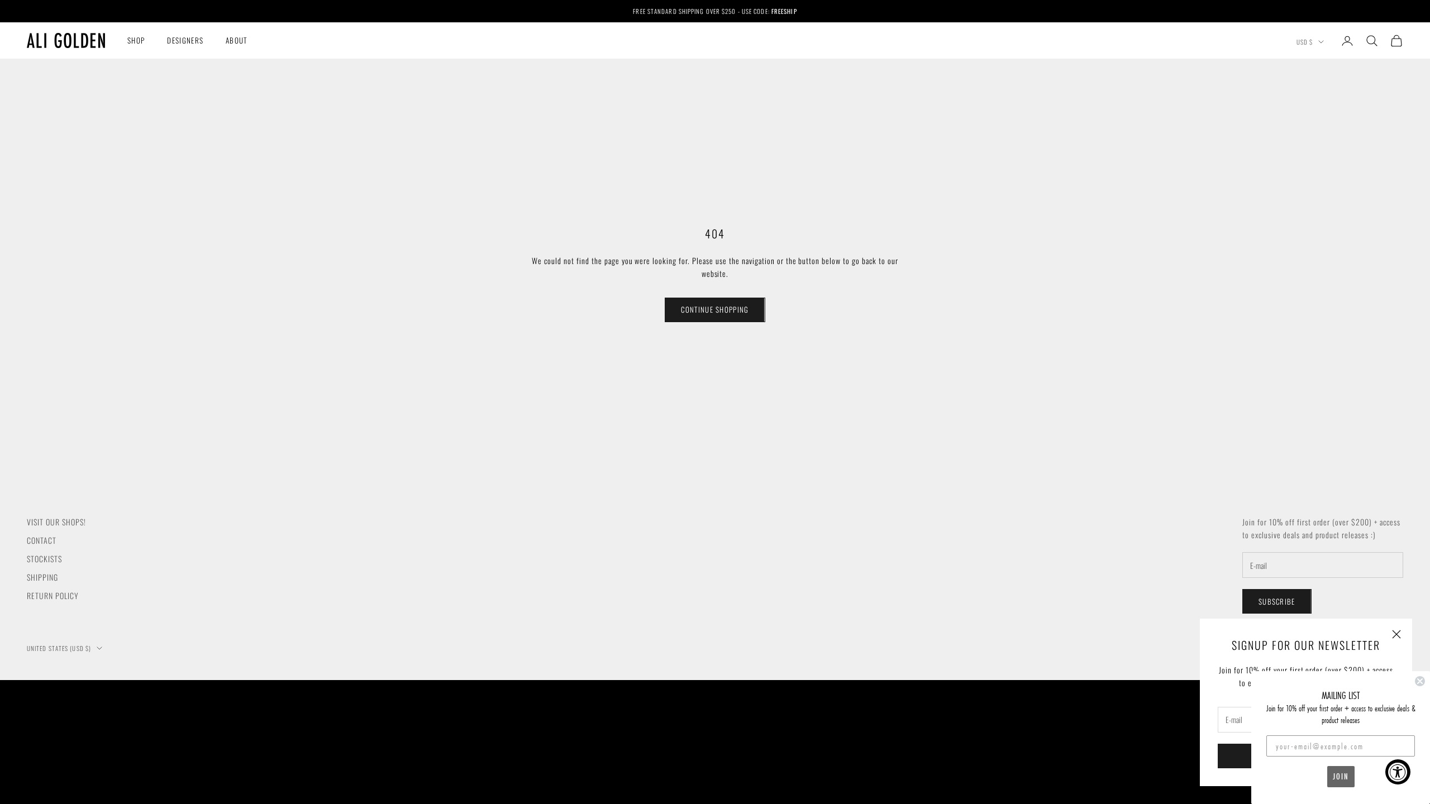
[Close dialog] (1420, 681)
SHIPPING (42, 577)
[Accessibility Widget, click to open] (1397, 771)
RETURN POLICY (53, 595)
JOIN (1341, 776)
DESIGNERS (185, 40)
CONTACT (41, 540)
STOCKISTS (44, 558)
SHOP (136, 40)
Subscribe (1277, 601)
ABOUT (236, 40)
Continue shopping (715, 309)
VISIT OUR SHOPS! (56, 522)
